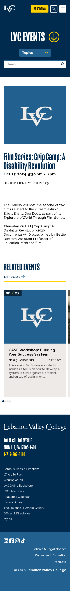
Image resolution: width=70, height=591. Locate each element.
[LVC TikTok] (23, 540)
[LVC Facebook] (11, 540)
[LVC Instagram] (17, 540)
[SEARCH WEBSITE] (53, 9)
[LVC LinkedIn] (6, 540)
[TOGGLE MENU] (62, 9)
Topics (27, 53)
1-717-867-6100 (14, 454)
